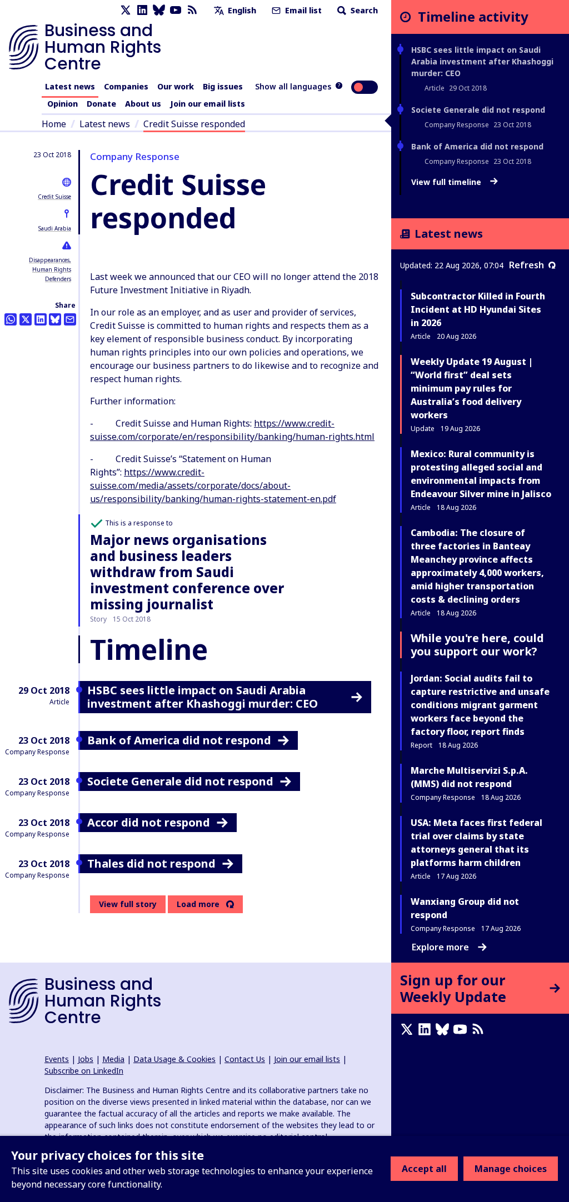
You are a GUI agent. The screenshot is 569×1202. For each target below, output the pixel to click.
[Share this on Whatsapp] (10, 319)
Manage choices (511, 1169)
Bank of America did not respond (477, 146)
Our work (175, 86)
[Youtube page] (175, 10)
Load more (198, 904)
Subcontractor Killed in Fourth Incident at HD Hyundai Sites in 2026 (478, 309)
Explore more (440, 947)
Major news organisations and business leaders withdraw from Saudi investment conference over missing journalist (187, 571)
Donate (101, 103)
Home (54, 124)
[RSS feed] (192, 10)
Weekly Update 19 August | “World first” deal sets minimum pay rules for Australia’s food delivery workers (472, 388)
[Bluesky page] (159, 10)
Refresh (526, 265)
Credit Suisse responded (194, 124)
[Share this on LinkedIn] (40, 319)
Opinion (62, 103)
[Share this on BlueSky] (55, 319)
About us (143, 103)
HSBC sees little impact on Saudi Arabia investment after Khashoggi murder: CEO (482, 61)
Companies (126, 86)
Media (113, 1059)
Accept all (424, 1169)
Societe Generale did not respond (478, 109)
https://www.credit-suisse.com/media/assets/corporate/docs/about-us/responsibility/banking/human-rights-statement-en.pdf (213, 485)
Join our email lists (207, 103)
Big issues (223, 86)
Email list (302, 10)
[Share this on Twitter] (25, 319)
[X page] (125, 10)
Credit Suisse (54, 197)
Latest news (70, 86)
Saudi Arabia (54, 228)
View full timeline (447, 182)
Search (363, 10)
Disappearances (49, 260)
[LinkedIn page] (142, 10)
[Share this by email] (70, 319)
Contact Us (244, 1059)
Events (56, 1059)
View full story (128, 904)
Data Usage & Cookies (174, 1059)
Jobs (85, 1059)
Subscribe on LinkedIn (83, 1070)
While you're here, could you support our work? (477, 644)
